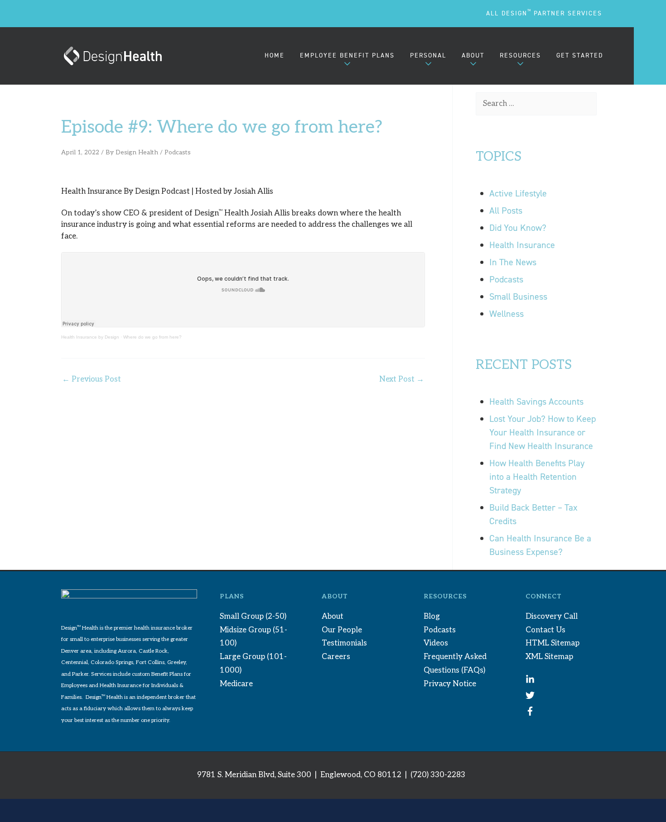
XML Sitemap (549, 656)
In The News (512, 262)
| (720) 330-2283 (434, 774)
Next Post (401, 379)
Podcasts (177, 152)
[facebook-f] (530, 713)
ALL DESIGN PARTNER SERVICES (544, 13)
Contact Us (545, 630)
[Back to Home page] (113, 56)
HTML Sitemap (552, 643)
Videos (436, 643)
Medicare (236, 683)
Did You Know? (517, 228)
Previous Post (91, 379)
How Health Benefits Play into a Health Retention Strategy (536, 476)
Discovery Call (552, 616)
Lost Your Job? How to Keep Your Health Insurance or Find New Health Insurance (542, 432)
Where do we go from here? (152, 337)
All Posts (505, 210)
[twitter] (530, 697)
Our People (342, 630)
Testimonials (344, 643)
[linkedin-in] (530, 681)
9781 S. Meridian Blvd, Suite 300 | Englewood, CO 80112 (299, 774)
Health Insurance (522, 245)
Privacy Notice (450, 683)
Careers (336, 656)
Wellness (506, 314)
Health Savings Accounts (541, 401)
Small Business (518, 296)
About (332, 616)
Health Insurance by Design (90, 337)
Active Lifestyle (518, 193)
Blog (432, 616)
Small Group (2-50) (253, 616)
